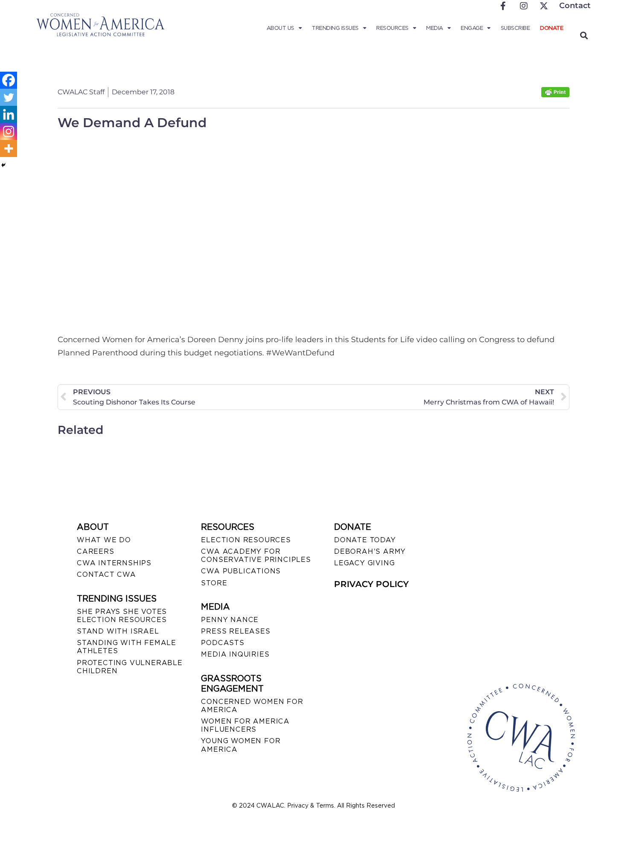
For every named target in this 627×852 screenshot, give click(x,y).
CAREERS (95, 551)
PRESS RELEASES (235, 631)
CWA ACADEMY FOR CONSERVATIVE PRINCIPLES (256, 555)
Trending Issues (335, 28)
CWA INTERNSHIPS (114, 563)
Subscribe (515, 28)
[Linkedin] (8, 114)
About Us (280, 28)
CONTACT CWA (106, 574)
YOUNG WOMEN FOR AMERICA (240, 745)
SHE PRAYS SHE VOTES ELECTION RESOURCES (122, 616)
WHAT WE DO (104, 540)
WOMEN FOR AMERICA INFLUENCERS (245, 725)
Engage (472, 28)
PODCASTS (222, 643)
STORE (214, 583)
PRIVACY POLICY (371, 584)
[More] (8, 148)
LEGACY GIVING (364, 563)
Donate (551, 28)
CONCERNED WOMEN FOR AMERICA (252, 706)
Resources (392, 28)
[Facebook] (8, 80)
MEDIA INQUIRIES (235, 654)
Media (434, 28)
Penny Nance (229, 620)
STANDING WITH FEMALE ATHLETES (126, 647)
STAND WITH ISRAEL (118, 631)
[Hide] (3, 165)
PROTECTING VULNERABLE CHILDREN (130, 667)
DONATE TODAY (365, 540)
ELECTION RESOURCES (245, 540)
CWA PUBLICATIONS (241, 571)
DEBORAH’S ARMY (370, 551)
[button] (584, 35)
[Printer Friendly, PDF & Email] (555, 95)
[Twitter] (8, 97)
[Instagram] (8, 131)
